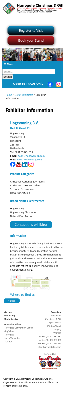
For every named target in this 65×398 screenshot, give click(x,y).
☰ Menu (9, 64)
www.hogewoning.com (29, 159)
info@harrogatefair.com (49, 346)
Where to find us (23, 294)
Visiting (8, 312)
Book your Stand (31, 40)
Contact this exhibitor (31, 224)
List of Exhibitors (24, 94)
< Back (11, 300)
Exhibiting (9, 315)
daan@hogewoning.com (31, 155)
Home (9, 94)
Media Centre (11, 319)
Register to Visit (31, 30)
